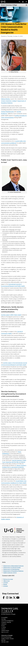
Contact (5, 582)
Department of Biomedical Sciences (13, 566)
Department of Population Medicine (13, 571)
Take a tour (6, 581)
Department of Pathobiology (11, 569)
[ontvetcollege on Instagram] (7, 597)
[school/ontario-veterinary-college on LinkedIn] (10, 597)
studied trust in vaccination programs (13, 467)
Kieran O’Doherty (21, 465)
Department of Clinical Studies (12, 567)
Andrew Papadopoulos (7, 111)
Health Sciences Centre (10, 572)
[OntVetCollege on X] (14, 597)
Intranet (5, 586)
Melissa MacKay (5, 99)
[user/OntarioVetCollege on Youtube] (17, 597)
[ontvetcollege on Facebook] (3, 597)
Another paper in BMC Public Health (11, 315)
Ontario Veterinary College (8, 101)
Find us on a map (8, 579)
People (5, 584)
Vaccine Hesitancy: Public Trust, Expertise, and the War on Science (14, 461)
